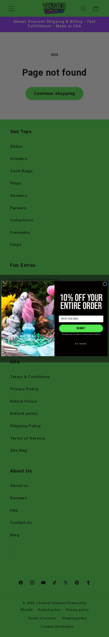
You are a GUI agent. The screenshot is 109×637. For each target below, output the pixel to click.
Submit (81, 328)
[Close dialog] (104, 283)
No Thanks (81, 344)
